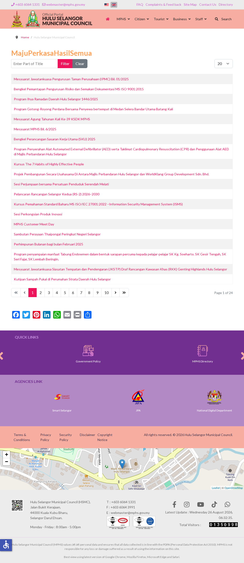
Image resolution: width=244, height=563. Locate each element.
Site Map (190, 4)
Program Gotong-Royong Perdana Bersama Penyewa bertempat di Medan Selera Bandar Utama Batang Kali (93, 109)
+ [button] (6, 454)
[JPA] (126, 397)
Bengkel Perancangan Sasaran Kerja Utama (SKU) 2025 (54, 139)
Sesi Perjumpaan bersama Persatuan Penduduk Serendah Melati (61, 184)
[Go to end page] (124, 292)
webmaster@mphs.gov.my (65, 4)
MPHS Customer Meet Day (34, 224)
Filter (65, 63)
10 (106, 292)
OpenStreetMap (233, 488)
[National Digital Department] (202, 397)
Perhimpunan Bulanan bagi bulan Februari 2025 (48, 244)
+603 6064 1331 (27, 4)
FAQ (140, 4)
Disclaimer (87, 435)
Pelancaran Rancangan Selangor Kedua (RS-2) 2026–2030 (56, 194)
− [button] (6, 462)
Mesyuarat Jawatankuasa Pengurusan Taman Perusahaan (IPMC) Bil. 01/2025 (71, 79)
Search (226, 19)
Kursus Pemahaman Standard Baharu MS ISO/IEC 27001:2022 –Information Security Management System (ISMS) (98, 204)
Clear (80, 63)
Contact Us (207, 4)
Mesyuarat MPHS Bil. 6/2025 (35, 129)
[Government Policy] (71, 350)
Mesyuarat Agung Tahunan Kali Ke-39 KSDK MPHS (52, 119)
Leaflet (216, 488)
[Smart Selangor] (50, 397)
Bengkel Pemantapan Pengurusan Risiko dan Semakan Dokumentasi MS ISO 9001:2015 (79, 89)
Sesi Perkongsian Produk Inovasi (38, 214)
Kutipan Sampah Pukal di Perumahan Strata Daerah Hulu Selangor (62, 279)
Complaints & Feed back (163, 4)
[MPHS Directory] (185, 350)
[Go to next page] (116, 292)
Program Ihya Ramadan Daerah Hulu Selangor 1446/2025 (56, 99)
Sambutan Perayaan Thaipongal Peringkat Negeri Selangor (57, 234)
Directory (226, 4)
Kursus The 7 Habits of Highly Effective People (49, 164)
